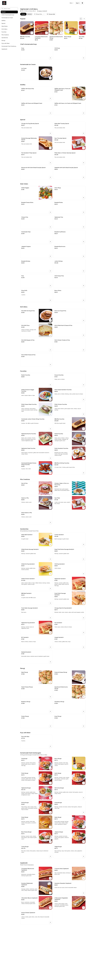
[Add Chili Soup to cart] (83, 58)
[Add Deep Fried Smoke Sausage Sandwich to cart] (83, 559)
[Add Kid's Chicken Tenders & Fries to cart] (83, 350)
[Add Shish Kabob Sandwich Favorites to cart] (83, 399)
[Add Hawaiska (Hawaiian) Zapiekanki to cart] (83, 893)
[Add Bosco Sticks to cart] (83, 300)
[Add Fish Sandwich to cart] (83, 632)
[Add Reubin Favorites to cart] (50, 385)
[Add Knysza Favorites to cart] (83, 385)
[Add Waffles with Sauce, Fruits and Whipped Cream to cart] (83, 98)
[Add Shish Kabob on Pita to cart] (50, 522)
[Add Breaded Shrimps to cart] (50, 271)
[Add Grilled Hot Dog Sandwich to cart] (50, 574)
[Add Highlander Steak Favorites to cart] (50, 458)
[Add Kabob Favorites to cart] (83, 443)
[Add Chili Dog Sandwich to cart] (83, 574)
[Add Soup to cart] (50, 58)
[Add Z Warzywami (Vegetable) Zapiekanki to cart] (83, 908)
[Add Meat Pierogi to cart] (50, 682)
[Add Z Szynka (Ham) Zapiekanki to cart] (83, 878)
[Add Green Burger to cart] (50, 827)
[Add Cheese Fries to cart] (50, 227)
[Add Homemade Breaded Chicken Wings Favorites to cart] (50, 473)
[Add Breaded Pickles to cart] (83, 212)
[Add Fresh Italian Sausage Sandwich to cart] (50, 618)
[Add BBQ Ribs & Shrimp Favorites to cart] (83, 473)
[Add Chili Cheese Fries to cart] (83, 285)
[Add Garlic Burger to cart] (83, 783)
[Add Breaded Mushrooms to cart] (83, 256)
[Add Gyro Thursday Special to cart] (83, 148)
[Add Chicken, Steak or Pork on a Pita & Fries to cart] (83, 493)
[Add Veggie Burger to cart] (83, 856)
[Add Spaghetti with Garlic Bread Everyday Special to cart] (83, 177)
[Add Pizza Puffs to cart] (50, 300)
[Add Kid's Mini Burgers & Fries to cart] (50, 350)
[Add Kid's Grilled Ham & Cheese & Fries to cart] (83, 335)
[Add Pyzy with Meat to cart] (50, 746)
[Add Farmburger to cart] (50, 768)
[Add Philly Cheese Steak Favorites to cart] (50, 414)
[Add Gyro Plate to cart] (83, 508)
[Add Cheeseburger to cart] (83, 812)
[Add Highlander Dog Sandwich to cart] (50, 632)
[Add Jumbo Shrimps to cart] (83, 271)
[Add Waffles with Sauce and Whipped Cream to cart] (50, 113)
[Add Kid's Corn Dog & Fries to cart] (83, 320)
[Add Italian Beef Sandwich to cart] (50, 544)
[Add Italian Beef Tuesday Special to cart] (83, 133)
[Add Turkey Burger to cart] (50, 856)
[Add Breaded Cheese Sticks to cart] (50, 212)
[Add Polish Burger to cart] (50, 783)
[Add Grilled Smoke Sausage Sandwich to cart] (50, 559)
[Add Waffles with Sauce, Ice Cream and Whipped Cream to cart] (83, 113)
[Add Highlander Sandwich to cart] (83, 588)
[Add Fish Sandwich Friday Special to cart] (50, 163)
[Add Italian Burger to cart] (83, 827)
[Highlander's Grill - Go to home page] (4, 3)
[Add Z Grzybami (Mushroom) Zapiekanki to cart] (46, 33)
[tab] (23, 14)
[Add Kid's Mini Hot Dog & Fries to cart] (50, 320)
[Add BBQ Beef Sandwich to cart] (50, 603)
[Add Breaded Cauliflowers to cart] (83, 241)
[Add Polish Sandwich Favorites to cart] (83, 458)
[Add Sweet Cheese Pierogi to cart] (50, 697)
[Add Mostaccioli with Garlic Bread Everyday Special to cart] (50, 177)
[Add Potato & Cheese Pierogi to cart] (83, 682)
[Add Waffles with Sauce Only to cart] (50, 98)
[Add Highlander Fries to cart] (83, 227)
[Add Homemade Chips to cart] (50, 241)
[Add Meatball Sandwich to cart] (50, 662)
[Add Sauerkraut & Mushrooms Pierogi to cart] (61, 33)
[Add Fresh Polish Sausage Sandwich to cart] (83, 603)
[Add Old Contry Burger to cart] (83, 798)
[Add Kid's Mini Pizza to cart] (50, 335)
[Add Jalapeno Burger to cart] (83, 842)
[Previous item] (80, 18)
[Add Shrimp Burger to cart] (50, 812)
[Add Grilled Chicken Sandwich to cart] (50, 588)
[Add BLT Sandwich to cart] (50, 647)
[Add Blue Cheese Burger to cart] (50, 842)
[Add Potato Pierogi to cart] (50, 726)
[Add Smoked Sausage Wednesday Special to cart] (50, 148)
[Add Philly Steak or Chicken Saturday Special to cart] (83, 163)
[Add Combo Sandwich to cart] (83, 544)
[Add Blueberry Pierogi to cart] (50, 711)
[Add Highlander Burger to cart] (50, 798)
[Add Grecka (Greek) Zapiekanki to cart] (50, 922)
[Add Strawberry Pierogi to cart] (83, 711)
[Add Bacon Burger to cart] (76, 33)
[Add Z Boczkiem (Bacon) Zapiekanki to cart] (50, 908)
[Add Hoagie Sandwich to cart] (83, 647)
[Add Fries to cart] (50, 285)
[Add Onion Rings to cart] (83, 197)
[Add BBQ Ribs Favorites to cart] (32, 33)
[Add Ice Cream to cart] (50, 78)
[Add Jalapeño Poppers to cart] (50, 256)
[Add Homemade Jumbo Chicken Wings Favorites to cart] (50, 429)
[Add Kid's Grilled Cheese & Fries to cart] (50, 364)
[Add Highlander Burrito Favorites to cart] (50, 443)
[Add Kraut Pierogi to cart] (83, 726)
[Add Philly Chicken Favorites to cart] (83, 414)
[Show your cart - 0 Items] (82, 3)
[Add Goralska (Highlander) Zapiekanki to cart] (50, 893)
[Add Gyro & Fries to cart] (50, 493)
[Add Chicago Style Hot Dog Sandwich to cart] (83, 618)
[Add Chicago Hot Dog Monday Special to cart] (50, 133)
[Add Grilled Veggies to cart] (50, 197)
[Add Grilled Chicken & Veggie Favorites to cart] (50, 399)
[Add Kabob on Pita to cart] (50, 508)
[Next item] (84, 18)
